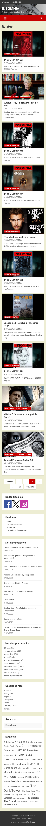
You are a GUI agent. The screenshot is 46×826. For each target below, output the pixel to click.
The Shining (32, 797)
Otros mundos (9, 663)
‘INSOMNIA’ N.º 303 (13, 60)
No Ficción (27, 772)
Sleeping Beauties (17, 786)
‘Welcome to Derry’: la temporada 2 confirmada (23, 566)
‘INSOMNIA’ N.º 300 (13, 280)
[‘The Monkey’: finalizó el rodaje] (23, 221)
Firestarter (19, 760)
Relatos (16, 781)
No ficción (8, 657)
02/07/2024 (8, 154)
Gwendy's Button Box (32, 760)
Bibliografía (8, 693)
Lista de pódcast (10, 706)
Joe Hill (35, 764)
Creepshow (9, 750)
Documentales (8, 755)
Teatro (27, 786)
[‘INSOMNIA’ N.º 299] (23, 355)
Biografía (7, 697)
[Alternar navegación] (5, 18)
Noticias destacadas (12, 660)
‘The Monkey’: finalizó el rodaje (19, 237)
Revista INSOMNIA (11, 54)
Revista (7, 709)
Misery (35, 768)
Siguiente (30, 487)
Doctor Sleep (33, 750)
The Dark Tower (20, 788)
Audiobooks (38, 742)
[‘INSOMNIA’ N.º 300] (23, 264)
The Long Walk (17, 795)
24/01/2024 (8, 329)
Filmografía (8, 700)
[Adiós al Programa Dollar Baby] (23, 444)
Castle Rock (15, 746)
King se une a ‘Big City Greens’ (16, 583)
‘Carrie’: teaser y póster (13, 619)
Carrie (6, 746)
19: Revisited (9, 600)
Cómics (7, 648)
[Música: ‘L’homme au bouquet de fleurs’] (23, 398)
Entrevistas (23, 754)
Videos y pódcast (23, 408)
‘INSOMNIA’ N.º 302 (13, 151)
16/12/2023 (8, 420)
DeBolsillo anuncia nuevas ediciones (18, 591)
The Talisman (22, 802)
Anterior (10, 481)
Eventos (9, 759)
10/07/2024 (8, 109)
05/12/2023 (8, 463)
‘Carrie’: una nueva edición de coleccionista (21, 547)
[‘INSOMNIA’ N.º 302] (23, 135)
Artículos (7, 690)
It (28, 764)
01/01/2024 (8, 374)
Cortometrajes (32, 746)
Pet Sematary (32, 777)
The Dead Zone (28, 791)
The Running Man (19, 798)
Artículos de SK (24, 741)
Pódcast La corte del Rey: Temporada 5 (19, 575)
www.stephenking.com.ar (17, 530)
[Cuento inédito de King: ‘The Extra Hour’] (23, 307)
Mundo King (25, 97)
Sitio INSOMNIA (10, 672)
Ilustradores (19, 764)
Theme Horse (26, 819)
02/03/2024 (8, 283)
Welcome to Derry (10, 804)
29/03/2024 (8, 240)
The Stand (10, 801)
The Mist (26, 795)
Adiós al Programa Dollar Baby (19, 460)
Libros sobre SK (12, 768)
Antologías (9, 742)
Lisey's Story (27, 768)
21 (20, 487)
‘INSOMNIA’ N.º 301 (13, 194)
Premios (7, 782)
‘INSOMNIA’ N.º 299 (13, 371)
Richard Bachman (29, 782)
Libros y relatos (11, 97)
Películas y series (12, 231)
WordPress (30, 822)
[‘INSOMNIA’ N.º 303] (23, 44)
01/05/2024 (8, 197)
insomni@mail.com (14, 524)
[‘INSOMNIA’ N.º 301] (23, 178)
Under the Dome (33, 802)
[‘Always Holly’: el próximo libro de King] (23, 87)
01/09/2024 (8, 63)
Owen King (20, 777)
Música (18, 772)
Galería (6, 703)
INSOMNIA (10, 8)
